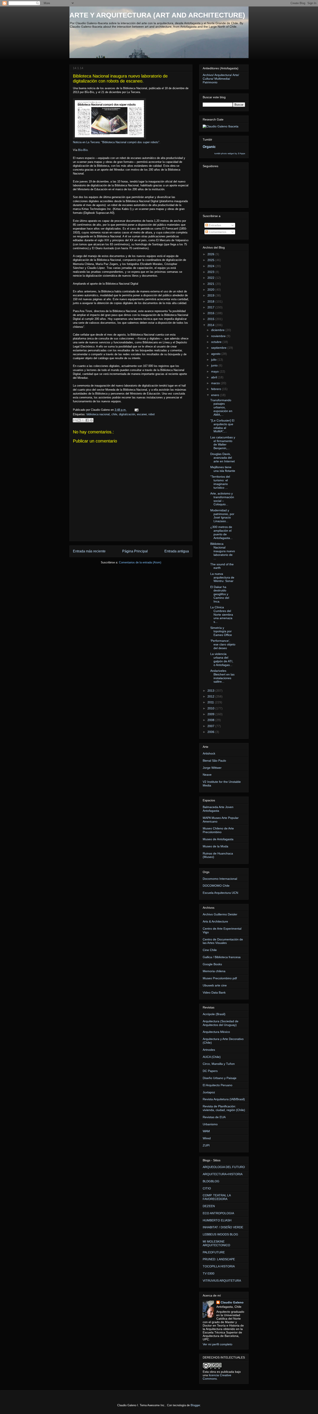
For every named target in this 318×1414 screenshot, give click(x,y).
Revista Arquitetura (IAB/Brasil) (224, 1099)
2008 (211, 720)
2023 (211, 272)
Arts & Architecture (215, 921)
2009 (211, 714)
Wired (207, 1138)
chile (114, 414)
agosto (216, 353)
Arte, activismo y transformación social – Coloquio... (222, 499)
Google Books (212, 964)
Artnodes (209, 1049)
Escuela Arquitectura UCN (220, 892)
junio (214, 365)
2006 (211, 732)
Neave (207, 774)
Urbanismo (210, 1124)
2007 (211, 726)
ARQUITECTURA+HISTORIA (223, 1174)
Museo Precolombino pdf (220, 978)
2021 (211, 283)
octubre (216, 342)
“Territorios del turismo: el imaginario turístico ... (220, 482)
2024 (211, 266)
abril (214, 377)
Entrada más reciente (89, 551)
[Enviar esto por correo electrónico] (75, 420)
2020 (211, 289)
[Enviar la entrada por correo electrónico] (135, 409)
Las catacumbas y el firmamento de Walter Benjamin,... (222, 443)
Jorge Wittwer (212, 767)
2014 (211, 325)
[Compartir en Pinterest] (91, 420)
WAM (206, 1131)
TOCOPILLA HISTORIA (219, 1266)
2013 (211, 690)
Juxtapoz (209, 1092)
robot (151, 414)
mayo (215, 371)
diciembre (218, 330)
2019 (211, 295)
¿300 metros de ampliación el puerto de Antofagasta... (221, 532)
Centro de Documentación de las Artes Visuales (223, 941)
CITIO (207, 1188)
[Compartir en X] (83, 420)
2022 (211, 277)
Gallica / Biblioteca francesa (222, 957)
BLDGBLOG (211, 1181)
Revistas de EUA (214, 1117)
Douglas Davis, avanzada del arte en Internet (222, 457)
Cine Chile (210, 950)
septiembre (219, 347)
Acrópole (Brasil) (214, 1014)
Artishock (209, 753)
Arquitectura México (216, 1032)
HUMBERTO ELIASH (217, 1220)
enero (215, 395)
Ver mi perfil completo (217, 1344)
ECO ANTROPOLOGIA (218, 1213)
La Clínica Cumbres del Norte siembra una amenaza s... (221, 614)
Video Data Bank (214, 992)
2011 (211, 702)
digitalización (127, 414)
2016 (211, 313)
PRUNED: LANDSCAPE (219, 1259)
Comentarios (217, 232)
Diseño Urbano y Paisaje (219, 1078)
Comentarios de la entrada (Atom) (140, 562)
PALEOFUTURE (214, 1252)
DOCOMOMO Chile (216, 885)
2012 (211, 696)
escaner (142, 414)
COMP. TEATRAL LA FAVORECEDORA (217, 1197)
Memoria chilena (214, 971)
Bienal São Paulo (214, 760)
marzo (216, 383)
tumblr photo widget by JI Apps (229, 153)
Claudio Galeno (232, 1302)
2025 (211, 260)
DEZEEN (209, 1206)
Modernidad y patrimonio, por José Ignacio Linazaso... (222, 516)
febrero (216, 389)
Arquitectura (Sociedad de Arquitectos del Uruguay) (220, 1023)
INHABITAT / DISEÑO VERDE (223, 1227)
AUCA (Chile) (212, 1057)
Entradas (214, 225)
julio (214, 359)
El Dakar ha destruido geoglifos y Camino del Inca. (219, 594)
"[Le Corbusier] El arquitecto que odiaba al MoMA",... (222, 426)
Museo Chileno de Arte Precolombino (218, 830)
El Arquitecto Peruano (217, 1085)
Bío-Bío (83, 150)
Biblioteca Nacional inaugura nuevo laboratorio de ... (222, 551)
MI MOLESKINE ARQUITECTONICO (216, 1243)
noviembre (218, 336)
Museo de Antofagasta (218, 839)
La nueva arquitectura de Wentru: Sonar (222, 577)
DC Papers (210, 1071)
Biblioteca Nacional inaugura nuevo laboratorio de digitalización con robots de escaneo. (120, 78)
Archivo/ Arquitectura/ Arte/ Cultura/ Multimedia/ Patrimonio (221, 78)
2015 (211, 319)
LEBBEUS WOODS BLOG (220, 1234)
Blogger (195, 1405)
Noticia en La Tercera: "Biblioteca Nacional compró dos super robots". (116, 142)
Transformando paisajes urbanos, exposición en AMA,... (221, 407)
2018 (211, 301)
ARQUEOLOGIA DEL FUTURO (224, 1167)
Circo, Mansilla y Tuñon (219, 1063)
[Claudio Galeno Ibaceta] (220, 126)
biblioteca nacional (98, 414)
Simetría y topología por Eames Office (221, 631)
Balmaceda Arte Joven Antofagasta (218, 808)
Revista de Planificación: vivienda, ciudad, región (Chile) (224, 1108)
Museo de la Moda (215, 846)
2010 (211, 708)
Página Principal (135, 551)
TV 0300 (208, 1273)
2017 (211, 307)
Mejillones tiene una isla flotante (222, 468)
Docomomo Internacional (220, 878)
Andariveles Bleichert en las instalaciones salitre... (222, 676)
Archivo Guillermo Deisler (220, 914)
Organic (209, 147)
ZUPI (206, 1145)
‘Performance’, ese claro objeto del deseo (222, 644)
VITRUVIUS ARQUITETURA (222, 1280)
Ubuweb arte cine (215, 985)
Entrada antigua (176, 551)
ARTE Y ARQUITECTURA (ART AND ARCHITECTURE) (157, 15)
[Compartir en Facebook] (87, 420)
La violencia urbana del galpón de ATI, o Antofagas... (221, 659)
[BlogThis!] (79, 420)
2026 (211, 254)
